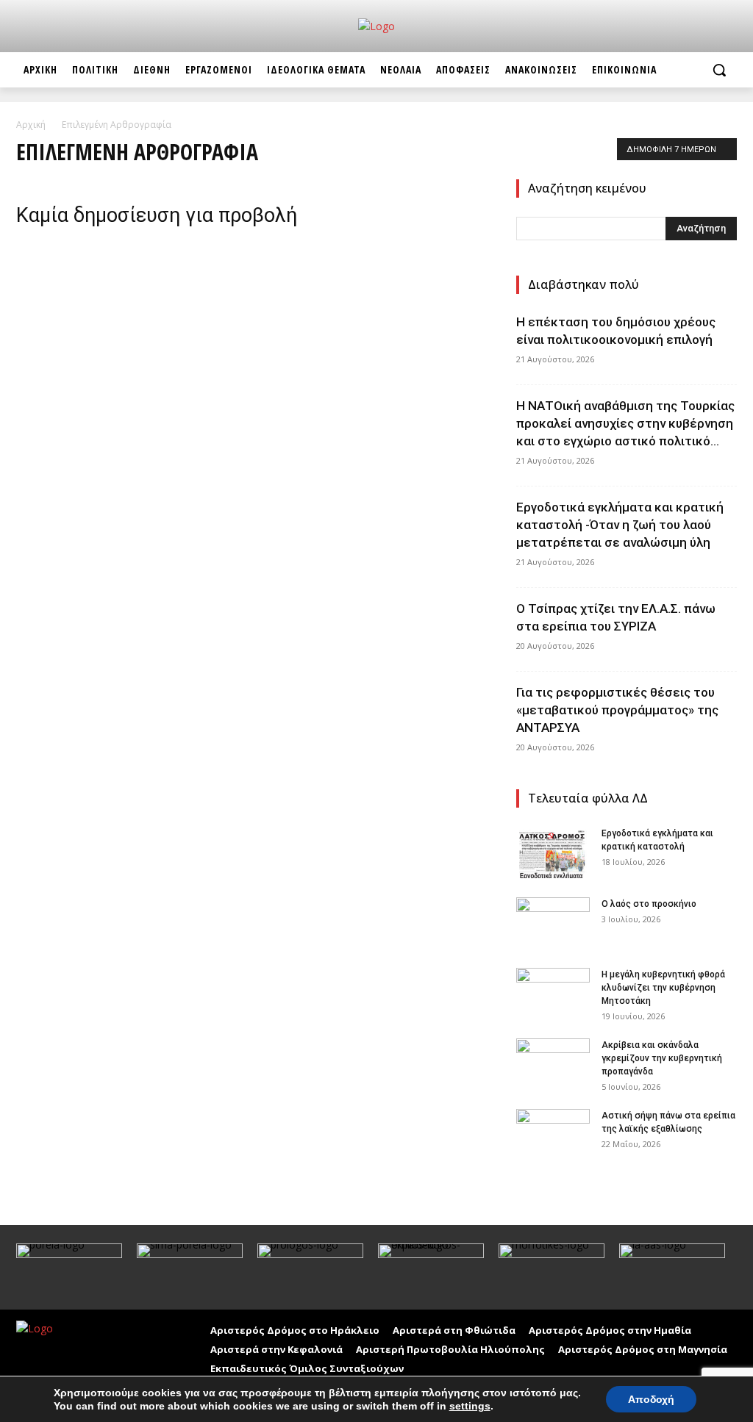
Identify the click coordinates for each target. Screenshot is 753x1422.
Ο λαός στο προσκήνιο (649, 904)
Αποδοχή (651, 1399)
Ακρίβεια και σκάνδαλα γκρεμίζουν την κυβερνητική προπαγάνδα (662, 1058)
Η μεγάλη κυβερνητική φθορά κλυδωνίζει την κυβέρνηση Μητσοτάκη (663, 987)
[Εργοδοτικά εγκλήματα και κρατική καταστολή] (553, 852)
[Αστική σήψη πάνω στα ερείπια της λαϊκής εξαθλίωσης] (553, 1134)
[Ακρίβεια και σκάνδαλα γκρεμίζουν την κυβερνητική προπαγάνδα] (553, 1064)
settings (469, 1406)
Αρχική (31, 124)
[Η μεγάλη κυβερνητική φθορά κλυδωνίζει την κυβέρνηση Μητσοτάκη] (553, 993)
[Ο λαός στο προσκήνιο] (553, 923)
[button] (719, 69)
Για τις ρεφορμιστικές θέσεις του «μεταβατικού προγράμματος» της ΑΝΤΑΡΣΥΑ (617, 710)
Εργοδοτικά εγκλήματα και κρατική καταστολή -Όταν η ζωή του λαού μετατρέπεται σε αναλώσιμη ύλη (620, 525)
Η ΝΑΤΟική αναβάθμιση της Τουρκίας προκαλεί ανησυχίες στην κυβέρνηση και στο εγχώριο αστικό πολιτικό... (625, 423)
